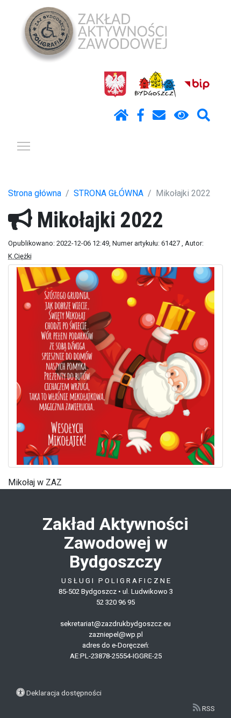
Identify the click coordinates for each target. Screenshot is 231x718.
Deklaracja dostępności (64, 692)
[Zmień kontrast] (181, 116)
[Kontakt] (159, 116)
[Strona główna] (121, 116)
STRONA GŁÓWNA (108, 193)
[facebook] (141, 116)
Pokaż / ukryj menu (23, 145)
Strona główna (34, 193)
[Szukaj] (203, 116)
